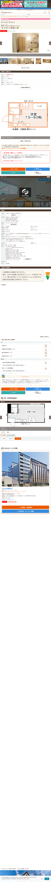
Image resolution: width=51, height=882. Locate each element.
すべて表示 (3, 435)
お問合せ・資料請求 (14, 169)
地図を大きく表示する (44, 336)
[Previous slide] (1, 43)
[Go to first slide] (50, 417)
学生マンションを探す (6, 16)
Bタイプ (11, 438)
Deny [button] (42, 878)
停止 (8, 432)
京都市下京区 (14, 16)
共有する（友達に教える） (38, 173)
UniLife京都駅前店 (7, 488)
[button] (4, 60)
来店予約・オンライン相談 (38, 169)
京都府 (11, 16)
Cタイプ (18, 438)
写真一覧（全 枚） (25, 67)
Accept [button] (46, 878)
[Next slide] (50, 43)
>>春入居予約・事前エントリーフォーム (13, 160)
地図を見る (14, 214)
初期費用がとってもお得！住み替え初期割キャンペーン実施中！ (12, 8)
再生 (3, 432)
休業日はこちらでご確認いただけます (8, 499)
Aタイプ (4, 438)
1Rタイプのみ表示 (11, 435)
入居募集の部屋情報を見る (25, 87)
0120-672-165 (12, 502)
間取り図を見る (14, 224)
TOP (1, 16)
